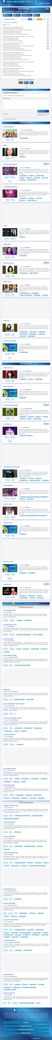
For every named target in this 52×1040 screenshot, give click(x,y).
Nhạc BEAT (46, 480)
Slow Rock (12, 634)
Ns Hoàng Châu (28, 371)
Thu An (7, 916)
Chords (29, 19)
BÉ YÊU (5, 225)
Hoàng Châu (39, 379)
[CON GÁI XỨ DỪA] (10, 374)
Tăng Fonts (48, 35)
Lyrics (34, 19)
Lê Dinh (10, 691)
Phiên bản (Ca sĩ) (7, 15)
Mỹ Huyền (29, 295)
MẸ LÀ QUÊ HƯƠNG (10, 903)
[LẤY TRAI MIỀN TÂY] (10, 133)
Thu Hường (28, 620)
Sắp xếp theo (40, 114)
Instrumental (31, 336)
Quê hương (7, 380)
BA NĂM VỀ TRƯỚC (10, 940)
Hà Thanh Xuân (9, 934)
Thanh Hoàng (17, 942)
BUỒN (4, 145)
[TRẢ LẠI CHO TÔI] (10, 529)
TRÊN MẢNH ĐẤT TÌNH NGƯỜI (11, 467)
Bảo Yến (29, 177)
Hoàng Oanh (35, 293)
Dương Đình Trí (32, 180)
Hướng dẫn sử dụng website (26, 1029)
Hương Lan (15, 22)
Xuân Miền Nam (8, 485)
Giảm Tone (48, 27)
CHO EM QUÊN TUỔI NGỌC (10, 187)
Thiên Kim (37, 295)
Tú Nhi (10, 612)
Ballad (13, 257)
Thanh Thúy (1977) (35, 480)
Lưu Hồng (41, 984)
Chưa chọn (13, 517)
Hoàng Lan (24, 865)
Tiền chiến (8, 418)
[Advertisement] (26, 213)
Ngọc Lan (23, 180)
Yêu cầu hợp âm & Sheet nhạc (32, 603)
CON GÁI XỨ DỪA (8, 367)
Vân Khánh (42, 332)
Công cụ (15, 1)
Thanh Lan (44, 649)
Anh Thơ (23, 418)
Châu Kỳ (10, 921)
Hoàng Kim (23, 198)
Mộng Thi (40, 913)
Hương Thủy (36, 934)
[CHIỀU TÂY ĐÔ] (10, 288)
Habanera (10, 578)
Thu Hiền (7, 937)
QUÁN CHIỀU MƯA (8, 386)
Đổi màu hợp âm (48, 46)
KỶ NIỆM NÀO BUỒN (10, 768)
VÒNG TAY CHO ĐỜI (8, 263)
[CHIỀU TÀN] (10, 328)
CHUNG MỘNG (7, 244)
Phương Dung (15, 865)
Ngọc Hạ (46, 416)
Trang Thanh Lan (42, 515)
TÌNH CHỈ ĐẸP (7, 584)
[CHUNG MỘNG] (10, 251)
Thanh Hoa (18, 899)
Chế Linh (38, 416)
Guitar (20, 82)
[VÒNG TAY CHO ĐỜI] (10, 270)
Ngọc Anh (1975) (32, 200)
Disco (12, 139)
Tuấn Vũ (32, 175)
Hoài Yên (10, 807)
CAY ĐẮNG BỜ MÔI (10, 785)
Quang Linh (26, 778)
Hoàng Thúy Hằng (20, 862)
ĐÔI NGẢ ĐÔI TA (9, 974)
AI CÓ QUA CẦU (7, 424)
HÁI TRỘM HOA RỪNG (11, 655)
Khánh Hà (42, 334)
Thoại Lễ (40, 634)
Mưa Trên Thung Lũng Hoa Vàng (15, 704)
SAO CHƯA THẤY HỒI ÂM (11, 919)
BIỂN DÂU (7, 689)
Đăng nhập (41, 3)
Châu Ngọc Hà (27, 634)
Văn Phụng (27, 488)
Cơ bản (44, 19)
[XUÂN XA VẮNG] (10, 511)
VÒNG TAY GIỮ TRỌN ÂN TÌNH (13, 718)
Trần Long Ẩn (28, 470)
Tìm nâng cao (29, 1)
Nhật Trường (24, 334)
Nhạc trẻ (7, 139)
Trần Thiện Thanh (12, 976)
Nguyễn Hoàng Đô (12, 891)
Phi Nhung (32, 595)
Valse (10, 181)
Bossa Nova (12, 620)
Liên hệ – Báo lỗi (26, 1033)
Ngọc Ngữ (19, 634)
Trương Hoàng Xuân (13, 657)
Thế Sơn (14, 989)
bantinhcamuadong (10, 19)
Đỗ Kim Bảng (15, 720)
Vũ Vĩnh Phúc (28, 389)
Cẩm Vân (39, 478)
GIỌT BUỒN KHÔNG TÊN (11, 852)
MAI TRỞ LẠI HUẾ (8, 561)
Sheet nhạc (36, 15)
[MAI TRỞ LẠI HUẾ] (10, 568)
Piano (31, 82)
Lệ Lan (35, 634)
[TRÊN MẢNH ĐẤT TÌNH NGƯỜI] (10, 473)
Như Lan (23, 200)
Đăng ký (48, 3)
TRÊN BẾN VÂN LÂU (10, 889)
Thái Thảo (30, 499)
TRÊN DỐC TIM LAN (10, 734)
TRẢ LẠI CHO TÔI (7, 522)
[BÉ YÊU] (10, 232)
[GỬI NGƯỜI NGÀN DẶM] (10, 347)
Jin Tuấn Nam (24, 138)
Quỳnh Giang (24, 480)
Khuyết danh (27, 526)
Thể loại (9, 1)
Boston (12, 199)
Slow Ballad (14, 1003)
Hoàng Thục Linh (25, 293)
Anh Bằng (10, 854)
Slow (13, 158)
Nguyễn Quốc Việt (12, 905)
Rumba (13, 276)
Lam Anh (39, 198)
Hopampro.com (36, 1038)
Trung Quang (20, 795)
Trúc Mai (23, 336)
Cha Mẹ (4, 913)
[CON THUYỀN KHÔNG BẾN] (10, 412)
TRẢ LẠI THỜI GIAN (10, 836)
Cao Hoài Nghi (15, 818)
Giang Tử (32, 597)
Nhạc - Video (17, 15)
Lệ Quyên (40, 846)
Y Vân (9, 720)
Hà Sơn (10, 995)
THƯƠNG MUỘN (9, 639)
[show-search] (36, 1)
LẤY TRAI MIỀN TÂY (8, 127)
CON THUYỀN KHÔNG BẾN (10, 405)
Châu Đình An (11, 787)
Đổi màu (48, 40)
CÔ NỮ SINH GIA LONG (11, 624)
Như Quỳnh (24, 175)
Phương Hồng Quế (46, 497)
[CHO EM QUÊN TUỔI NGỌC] (10, 193)
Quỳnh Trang (26, 815)
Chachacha (13, 238)
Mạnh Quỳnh (19, 846)
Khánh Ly (23, 156)
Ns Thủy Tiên (28, 587)
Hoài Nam (24, 798)
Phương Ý (20, 620)
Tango (10, 357)
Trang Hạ (45, 295)
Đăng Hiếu (23, 397)
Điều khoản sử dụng (26, 1026)
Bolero (26, 11)
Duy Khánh (31, 929)
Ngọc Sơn (23, 435)
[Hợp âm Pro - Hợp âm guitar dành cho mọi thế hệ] (4, 1)
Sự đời (4, 1003)
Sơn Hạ (17, 665)
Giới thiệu (26, 1022)
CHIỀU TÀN (6, 320)
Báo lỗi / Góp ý (6, 98)
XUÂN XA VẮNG (7, 504)
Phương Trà (15, 691)
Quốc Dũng (27, 507)
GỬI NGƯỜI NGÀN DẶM (9, 341)
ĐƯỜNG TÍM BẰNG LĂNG (11, 805)
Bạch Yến (31, 198)
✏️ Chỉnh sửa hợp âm (26, 15)
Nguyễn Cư (27, 564)
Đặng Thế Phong (28, 408)
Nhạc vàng (19, 11)
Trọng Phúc (20, 744)
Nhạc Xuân (6, 498)
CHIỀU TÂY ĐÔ (7, 281)
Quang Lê (7, 798)
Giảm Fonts (48, 37)
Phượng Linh (11, 626)
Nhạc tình (7, 177)
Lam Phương (11, 11)
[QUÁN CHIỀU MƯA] (10, 393)
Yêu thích (22, 1)
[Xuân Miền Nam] (10, 492)
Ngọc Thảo (7, 818)
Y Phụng (7, 865)
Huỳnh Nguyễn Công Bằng (27, 1003)
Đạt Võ (38, 1003)
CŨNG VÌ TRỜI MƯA (10, 822)
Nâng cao (40, 19)
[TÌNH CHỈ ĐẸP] (10, 591)
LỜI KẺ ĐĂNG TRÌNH (10, 610)
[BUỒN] (10, 152)
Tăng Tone (48, 21)
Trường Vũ (41, 597)
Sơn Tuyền (37, 177)
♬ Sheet (47, 8)
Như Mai (7, 652)
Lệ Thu (29, 418)
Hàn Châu (10, 736)
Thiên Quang (19, 815)
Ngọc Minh (33, 984)
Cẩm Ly (22, 177)
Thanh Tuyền (40, 175)
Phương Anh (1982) (25, 665)
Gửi (43, 111)
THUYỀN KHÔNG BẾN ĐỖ (10, 164)
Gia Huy (24, 781)
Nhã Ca (31, 379)
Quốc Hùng (10, 824)
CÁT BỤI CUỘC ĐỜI (9, 993)
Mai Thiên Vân (34, 273)
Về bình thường (48, 24)
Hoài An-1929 (11, 770)
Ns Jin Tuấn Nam (28, 130)
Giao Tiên (27, 427)
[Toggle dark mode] (9, 5)
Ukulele (26, 82)
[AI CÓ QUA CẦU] (10, 431)
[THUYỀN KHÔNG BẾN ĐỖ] (10, 171)
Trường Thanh (35, 649)
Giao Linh (45, 177)
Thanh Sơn (10, 838)
